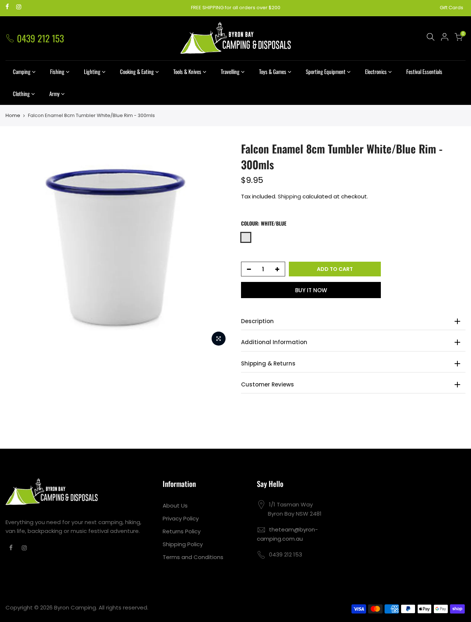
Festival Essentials (424, 71)
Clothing (21, 93)
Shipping (289, 196)
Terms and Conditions (193, 557)
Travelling (230, 71)
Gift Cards (451, 7)
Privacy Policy (181, 518)
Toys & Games (272, 71)
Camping (22, 71)
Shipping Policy (183, 544)
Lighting (92, 71)
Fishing (57, 71)
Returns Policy (182, 531)
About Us (175, 505)
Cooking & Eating (137, 71)
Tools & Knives (187, 71)
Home (13, 115)
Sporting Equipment (326, 71)
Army (54, 93)
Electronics (376, 71)
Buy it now (311, 290)
